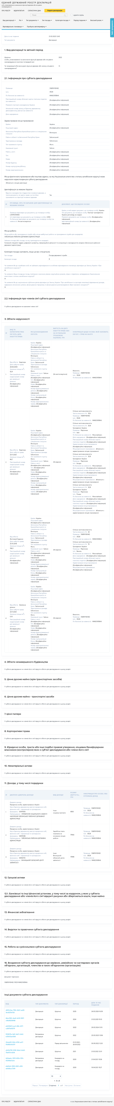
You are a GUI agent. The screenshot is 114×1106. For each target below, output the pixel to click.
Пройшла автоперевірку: (36, 27)
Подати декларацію (54, 10)
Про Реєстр (6, 10)
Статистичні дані (34, 10)
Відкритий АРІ (19, 10)
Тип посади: (46, 20)
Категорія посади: (62, 20)
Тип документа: (31, 20)
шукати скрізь (78, 15)
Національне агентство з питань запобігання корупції (93, 1101)
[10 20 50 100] (56, 1076)
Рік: (20, 20)
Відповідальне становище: (12, 27)
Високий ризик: (96, 20)
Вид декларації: (8, 20)
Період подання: (80, 20)
